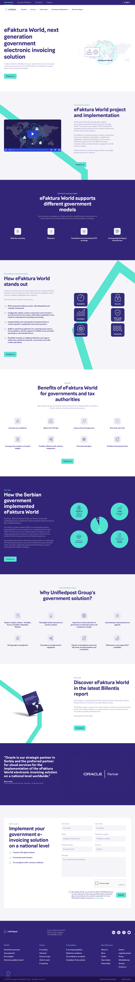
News (103, 953)
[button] (126, 2)
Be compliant (8, 956)
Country (98, 845)
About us (104, 950)
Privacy (121, 956)
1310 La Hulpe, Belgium (55, 932)
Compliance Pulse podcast (75, 960)
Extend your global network (13, 960)
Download (79, 728)
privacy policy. (99, 898)
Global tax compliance (74, 953)
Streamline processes (12, 950)
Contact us (10, 76)
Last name (98, 824)
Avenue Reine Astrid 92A (56, 930)
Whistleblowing (124, 960)
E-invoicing (43, 950)
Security (122, 963)
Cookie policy (126, 979)
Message (65, 855)
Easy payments (9, 953)
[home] (11, 9)
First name (65, 824)
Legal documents (125, 953)
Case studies (106, 960)
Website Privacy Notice (108, 979)
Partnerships (105, 963)
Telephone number (102, 834)
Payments (43, 953)
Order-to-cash (44, 960)
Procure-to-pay (44, 956)
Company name (67, 845)
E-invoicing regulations (74, 950)
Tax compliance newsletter (75, 956)
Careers (121, 950)
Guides (103, 956)
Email (64, 834)
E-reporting (43, 963)
